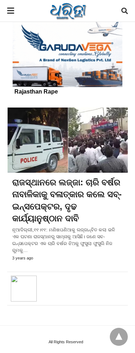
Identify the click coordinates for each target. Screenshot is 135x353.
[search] (124, 11)
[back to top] (119, 337)
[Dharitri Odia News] (68, 10)
